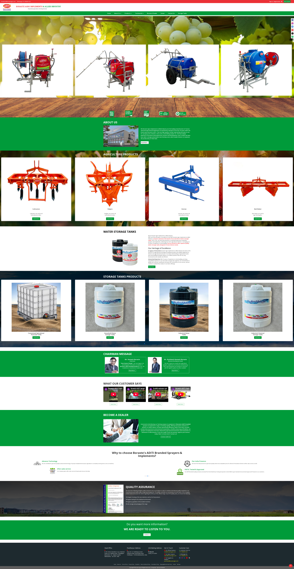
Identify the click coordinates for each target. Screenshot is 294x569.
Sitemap (178, 564)
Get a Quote (287, 1)
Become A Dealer (152, 13)
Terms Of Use (125, 564)
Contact (174, 564)
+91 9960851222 (183, 552)
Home (109, 13)
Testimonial (138, 13)
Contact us (147, 534)
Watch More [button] (113, 404)
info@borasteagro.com (170, 552)
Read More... (144, 142)
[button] (22, 66)
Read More (36, 337)
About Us (117, 13)
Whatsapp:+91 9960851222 (24, 1)
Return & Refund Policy (145, 564)
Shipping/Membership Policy (166, 564)
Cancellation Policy (155, 564)
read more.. (36, 218)
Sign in (271, 1)
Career (163, 13)
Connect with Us (165, 436)
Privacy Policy (131, 564)
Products (127, 13)
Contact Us (171, 13)
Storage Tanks (182, 13)
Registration (277, 1)
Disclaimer (137, 564)
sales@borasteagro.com (170, 555)
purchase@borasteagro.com (171, 561)
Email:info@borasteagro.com (8, 1)
